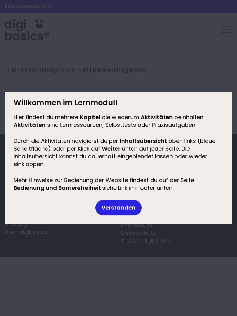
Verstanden (118, 207)
